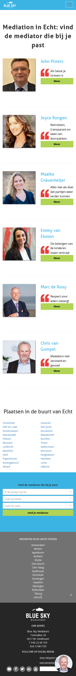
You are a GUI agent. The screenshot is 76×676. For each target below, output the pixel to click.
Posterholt (9, 423)
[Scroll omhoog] (71, 595)
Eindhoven (38, 571)
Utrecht (38, 597)
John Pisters (52, 61)
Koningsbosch (11, 462)
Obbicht (45, 466)
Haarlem (38, 582)
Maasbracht (47, 434)
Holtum (7, 438)
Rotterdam (38, 589)
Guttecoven (47, 446)
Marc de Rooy (53, 286)
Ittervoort (46, 450)
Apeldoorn (38, 552)
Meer (57, 81)
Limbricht (8, 446)
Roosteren (47, 431)
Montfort (8, 450)
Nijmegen (38, 586)
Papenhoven (10, 458)
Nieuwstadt (9, 434)
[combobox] (38, 492)
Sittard (6, 466)
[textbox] (37, 492)
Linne (44, 462)
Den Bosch (38, 563)
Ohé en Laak (10, 426)
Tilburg (38, 593)
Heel (5, 454)
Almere (38, 548)
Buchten (45, 438)
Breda (38, 560)
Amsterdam (38, 545)
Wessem (8, 442)
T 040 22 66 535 (38, 642)
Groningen (38, 578)
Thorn (44, 442)
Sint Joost (46, 426)
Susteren (46, 423)
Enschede (38, 575)
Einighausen (47, 454)
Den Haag (38, 567)
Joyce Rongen (54, 117)
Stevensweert (10, 431)
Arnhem (38, 556)
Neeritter (46, 458)
